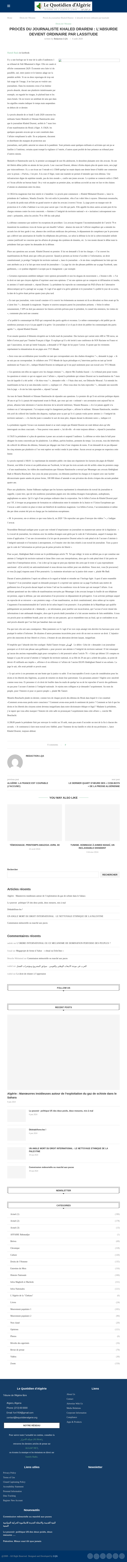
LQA (55, 1556)
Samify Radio (31, 1457)
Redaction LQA (61, 39)
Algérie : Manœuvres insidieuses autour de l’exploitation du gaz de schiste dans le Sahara (46, 896)
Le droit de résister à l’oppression (31, 974)
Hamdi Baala (13, 53)
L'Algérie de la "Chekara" (65, 1295)
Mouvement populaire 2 (65, 1316)
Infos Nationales (65, 1289)
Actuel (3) (65, 1228)
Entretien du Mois (65, 1268)
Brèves (65, 1241)
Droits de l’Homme (27, 18)
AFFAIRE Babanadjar (65, 1234)
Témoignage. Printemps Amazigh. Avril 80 (35, 845)
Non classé (65, 1323)
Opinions (65, 1329)
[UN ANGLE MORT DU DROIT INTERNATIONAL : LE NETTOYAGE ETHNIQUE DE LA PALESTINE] (16, 1153)
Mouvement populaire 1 (65, 1309)
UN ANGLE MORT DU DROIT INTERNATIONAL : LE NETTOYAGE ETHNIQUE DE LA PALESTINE (55, 916)
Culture (65, 1255)
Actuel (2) (65, 1221)
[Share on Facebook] (71, 745)
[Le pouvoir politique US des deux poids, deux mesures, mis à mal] (16, 1115)
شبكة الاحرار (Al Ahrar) (31, 1439)
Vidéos (65, 1356)
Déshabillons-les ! (15, 909)
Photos (65, 1336)
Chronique (65, 1248)
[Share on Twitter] (74, 745)
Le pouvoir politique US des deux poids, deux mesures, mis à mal (36, 903)
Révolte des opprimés (65, 1343)
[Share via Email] (80, 745)
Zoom (65, 1363)
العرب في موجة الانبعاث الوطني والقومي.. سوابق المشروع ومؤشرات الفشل (51, 966)
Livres (65, 1302)
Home (9, 18)
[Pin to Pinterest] (77, 745)
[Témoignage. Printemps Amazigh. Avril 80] (34, 822)
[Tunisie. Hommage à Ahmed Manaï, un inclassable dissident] (92, 822)
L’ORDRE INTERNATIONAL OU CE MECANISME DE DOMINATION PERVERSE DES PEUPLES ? (64, 943)
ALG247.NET (31, 1448)
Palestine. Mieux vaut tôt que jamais (22, 1541)
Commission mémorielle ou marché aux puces (27, 923)
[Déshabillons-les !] (16, 1134)
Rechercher (12, 869)
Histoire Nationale (65, 1275)
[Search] (118, 6)
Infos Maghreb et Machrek (65, 1282)
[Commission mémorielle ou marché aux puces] (16, 1172)
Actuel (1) (65, 1214)
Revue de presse (65, 1350)
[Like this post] (67, 745)
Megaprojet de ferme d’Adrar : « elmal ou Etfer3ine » (40, 951)
